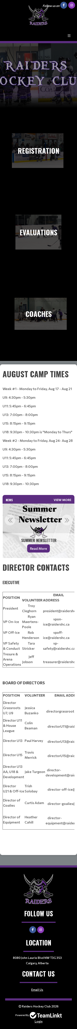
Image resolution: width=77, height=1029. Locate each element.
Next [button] (67, 520)
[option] (38, 531)
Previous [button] (10, 520)
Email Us (37, 989)
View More (62, 500)
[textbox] (38, 431)
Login (39, 1021)
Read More (38, 548)
